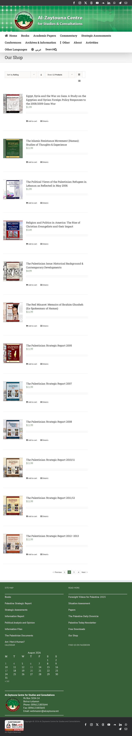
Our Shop (73, 635)
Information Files (13, 629)
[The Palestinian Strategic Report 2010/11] (13, 467)
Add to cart (32, 121)
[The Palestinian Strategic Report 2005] (13, 353)
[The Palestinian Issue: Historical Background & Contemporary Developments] (13, 271)
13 (31, 667)
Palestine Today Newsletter (82, 622)
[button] (51, 49)
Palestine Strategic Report (18, 603)
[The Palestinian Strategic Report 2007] (13, 391)
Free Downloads (76, 629)
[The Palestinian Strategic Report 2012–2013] (13, 543)
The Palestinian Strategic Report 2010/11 (50, 459)
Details (45, 121)
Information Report (14, 616)
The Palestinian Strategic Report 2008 (49, 421)
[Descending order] (41, 74)
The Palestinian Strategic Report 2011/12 (50, 497)
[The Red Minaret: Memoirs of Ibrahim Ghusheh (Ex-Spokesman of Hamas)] (13, 312)
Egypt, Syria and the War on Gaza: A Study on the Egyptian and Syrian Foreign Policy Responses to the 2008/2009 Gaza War (56, 99)
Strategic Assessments (16, 609)
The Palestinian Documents (19, 635)
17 (6, 670)
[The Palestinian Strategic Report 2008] (13, 429)
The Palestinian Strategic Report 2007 (49, 383)
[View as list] (79, 81)
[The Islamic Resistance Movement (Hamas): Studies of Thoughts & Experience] (13, 148)
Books (8, 596)
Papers (71, 609)
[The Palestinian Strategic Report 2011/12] (13, 505)
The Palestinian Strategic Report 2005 (49, 345)
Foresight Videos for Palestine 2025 (87, 596)
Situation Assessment (79, 603)
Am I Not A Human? (15, 641)
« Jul (7, 681)
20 (31, 670)
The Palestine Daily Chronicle (83, 616)
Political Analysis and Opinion (20, 622)
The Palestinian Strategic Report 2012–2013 (52, 536)
